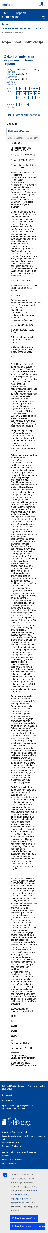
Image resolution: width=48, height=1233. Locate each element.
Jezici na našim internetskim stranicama (19, 1152)
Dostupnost (7, 1095)
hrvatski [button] (42, 6)
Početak (5, 24)
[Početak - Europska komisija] (20, 4)
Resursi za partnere (10, 1142)
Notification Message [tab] (18, 131)
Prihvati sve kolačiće (23, 1218)
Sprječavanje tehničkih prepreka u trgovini (21, 28)
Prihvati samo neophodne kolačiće (28, 1226)
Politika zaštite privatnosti (12, 1159)
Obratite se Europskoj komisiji (14, 1132)
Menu (43, 18)
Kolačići (5, 1156)
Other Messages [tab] (15, 138)
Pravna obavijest (9, 1163)
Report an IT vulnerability (12, 1146)
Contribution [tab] (32, 138)
